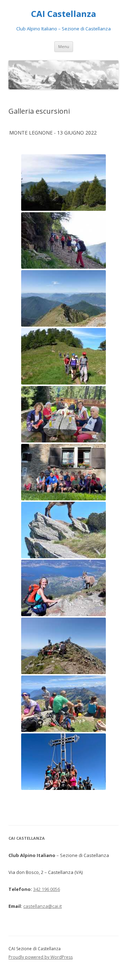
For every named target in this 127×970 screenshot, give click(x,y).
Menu (63, 46)
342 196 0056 (46, 889)
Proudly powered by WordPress (40, 957)
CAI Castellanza (63, 13)
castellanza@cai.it (42, 906)
